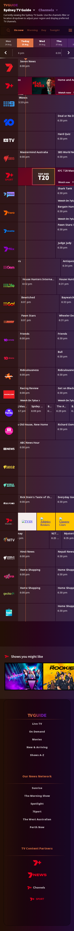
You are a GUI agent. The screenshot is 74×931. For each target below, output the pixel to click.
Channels (46, 10)
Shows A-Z (37, 755)
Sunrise (37, 788)
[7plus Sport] (37, 899)
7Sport (37, 811)
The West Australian (37, 819)
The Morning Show (37, 795)
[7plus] (37, 864)
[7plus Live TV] (37, 888)
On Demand (37, 731)
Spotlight (37, 803)
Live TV (37, 723)
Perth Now (37, 827)
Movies (37, 739)
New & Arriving (37, 747)
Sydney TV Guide (17, 10)
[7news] (37, 876)
